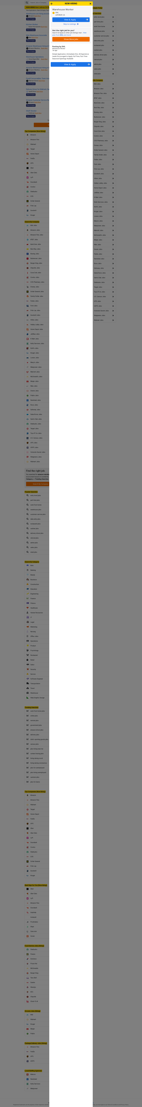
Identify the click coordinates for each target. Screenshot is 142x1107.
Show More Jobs (71, 39)
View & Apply (70, 19)
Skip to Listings (70, 24)
